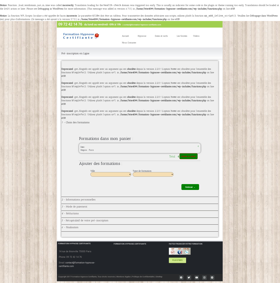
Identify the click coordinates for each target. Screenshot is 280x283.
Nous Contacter (129, 42)
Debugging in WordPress (50, 8)
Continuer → (190, 187)
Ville (92, 171)
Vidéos (196, 36)
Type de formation (142, 171)
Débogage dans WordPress (264, 15)
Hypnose (142, 36)
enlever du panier (188, 156)
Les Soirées (182, 36)
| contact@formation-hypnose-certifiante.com (142, 25)
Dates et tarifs (161, 36)
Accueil (125, 36)
